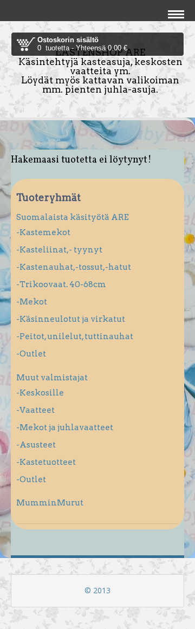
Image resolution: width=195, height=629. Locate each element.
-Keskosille (40, 393)
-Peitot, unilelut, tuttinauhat (74, 336)
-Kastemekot (43, 232)
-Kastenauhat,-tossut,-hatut (73, 267)
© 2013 (97, 590)
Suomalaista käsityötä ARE (72, 217)
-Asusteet (36, 445)
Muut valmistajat (52, 377)
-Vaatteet (35, 410)
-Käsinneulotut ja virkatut (70, 319)
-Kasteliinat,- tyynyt (59, 250)
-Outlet (31, 354)
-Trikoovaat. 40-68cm (61, 284)
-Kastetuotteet (46, 462)
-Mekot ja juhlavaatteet (64, 427)
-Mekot (31, 302)
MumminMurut (49, 503)
